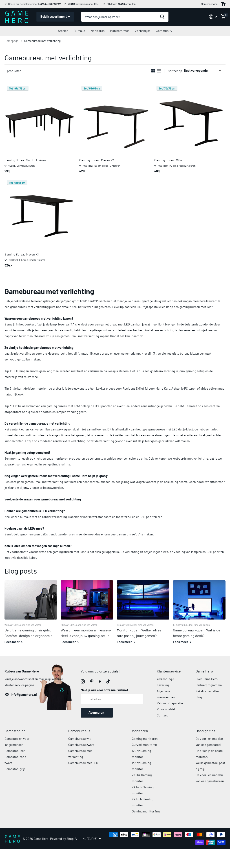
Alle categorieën (63, 31)
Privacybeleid (166, 709)
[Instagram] (83, 681)
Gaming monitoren (145, 738)
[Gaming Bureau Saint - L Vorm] (40, 119)
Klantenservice (209, 3)
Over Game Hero (207, 679)
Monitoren (140, 731)
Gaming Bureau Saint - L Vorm (25, 160)
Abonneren (96, 712)
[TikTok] (108, 681)
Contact (162, 715)
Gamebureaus (79, 731)
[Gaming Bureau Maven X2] (114, 119)
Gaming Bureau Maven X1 (21, 254)
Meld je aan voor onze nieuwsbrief (104, 690)
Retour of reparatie (170, 703)
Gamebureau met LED (83, 763)
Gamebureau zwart (81, 744)
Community (164, 31)
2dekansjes (142, 31)
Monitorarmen (120, 31)
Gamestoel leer (14, 751)
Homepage (11, 41)
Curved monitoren (144, 744)
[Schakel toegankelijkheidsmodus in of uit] (223, 4)
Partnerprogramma (209, 685)
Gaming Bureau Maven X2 (96, 160)
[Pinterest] (91, 681)
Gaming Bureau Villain (169, 160)
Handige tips (205, 731)
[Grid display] (153, 71)
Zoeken (162, 17)
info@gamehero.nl (24, 694)
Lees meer (12, 642)
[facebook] (100, 681)
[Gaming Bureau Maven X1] (40, 213)
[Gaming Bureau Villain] (190, 119)
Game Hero (204, 671)
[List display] (159, 71)
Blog (199, 697)
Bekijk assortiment (53, 16)
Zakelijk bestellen (207, 691)
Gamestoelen (15, 731)
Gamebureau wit (79, 738)
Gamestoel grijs (15, 769)
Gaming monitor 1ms (146, 811)
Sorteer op (175, 71)
